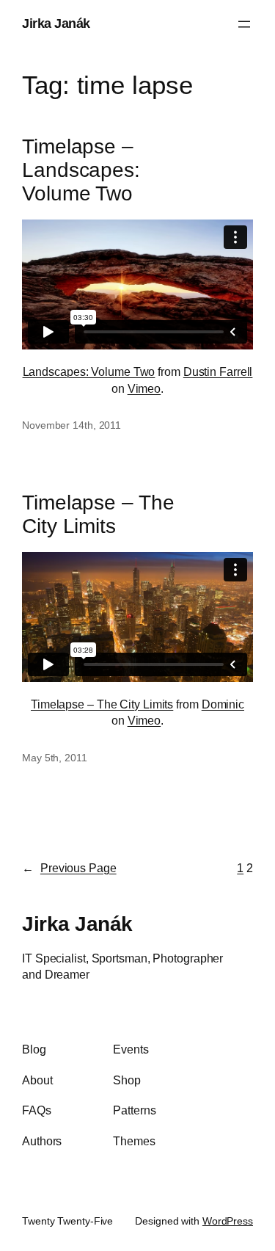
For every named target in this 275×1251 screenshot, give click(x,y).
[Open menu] (244, 24)
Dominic (223, 704)
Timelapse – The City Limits (98, 514)
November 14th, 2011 (71, 425)
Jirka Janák (56, 23)
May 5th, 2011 (54, 758)
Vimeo (144, 388)
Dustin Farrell (218, 371)
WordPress (227, 1221)
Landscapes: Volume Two (89, 371)
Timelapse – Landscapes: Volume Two (81, 169)
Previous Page (69, 867)
